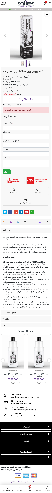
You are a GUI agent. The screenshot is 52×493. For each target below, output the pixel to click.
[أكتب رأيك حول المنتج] (19, 222)
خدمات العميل (26, 434)
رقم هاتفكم (7, 132)
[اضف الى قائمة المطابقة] (26, 222)
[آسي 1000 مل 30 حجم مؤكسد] (13, 352)
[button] (5, 35)
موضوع (6, 149)
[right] (49, 360)
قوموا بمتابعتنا (26, 452)
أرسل (6, 172)
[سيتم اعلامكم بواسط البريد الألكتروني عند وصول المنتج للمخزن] (33, 222)
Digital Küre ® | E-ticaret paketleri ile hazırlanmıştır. (26, 482)
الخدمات (26, 427)
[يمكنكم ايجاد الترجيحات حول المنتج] (47, 222)
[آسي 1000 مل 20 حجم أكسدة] (39, 352)
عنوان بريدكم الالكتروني (11, 141)
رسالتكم (6, 158)
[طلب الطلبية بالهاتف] (40, 222)
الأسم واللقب (8, 123)
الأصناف (26, 441)
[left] (3, 360)
